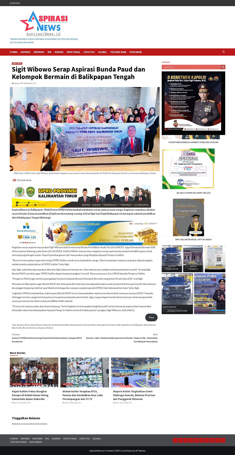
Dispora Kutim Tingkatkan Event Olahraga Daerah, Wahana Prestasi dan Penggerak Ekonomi (134, 395)
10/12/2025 (23, 403)
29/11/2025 (125, 403)
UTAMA (13, 52)
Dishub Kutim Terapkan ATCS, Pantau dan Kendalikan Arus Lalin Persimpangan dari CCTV (82, 395)
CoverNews (126, 450)
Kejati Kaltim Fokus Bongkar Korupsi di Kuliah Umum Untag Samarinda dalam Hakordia (30, 395)
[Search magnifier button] (223, 67)
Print (151, 317)
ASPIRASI (25, 52)
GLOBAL (102, 52)
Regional (27, 384)
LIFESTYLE (89, 52)
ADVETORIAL (73, 52)
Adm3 (15, 403)
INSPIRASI (39, 52)
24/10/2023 (27, 83)
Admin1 (17, 83)
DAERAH (59, 52)
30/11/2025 (74, 403)
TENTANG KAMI (118, 52)
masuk (26, 423)
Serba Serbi (36, 384)
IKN (49, 52)
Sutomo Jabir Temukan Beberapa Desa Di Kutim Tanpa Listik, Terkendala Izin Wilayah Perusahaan (122, 338)
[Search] (223, 51)
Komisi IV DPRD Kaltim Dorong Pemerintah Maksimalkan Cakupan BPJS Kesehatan (47, 338)
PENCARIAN (136, 52)
